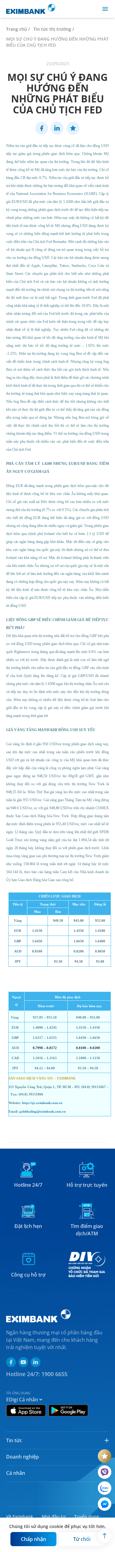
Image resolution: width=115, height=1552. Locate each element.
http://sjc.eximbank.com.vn (42, 1103)
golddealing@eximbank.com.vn (42, 1111)
